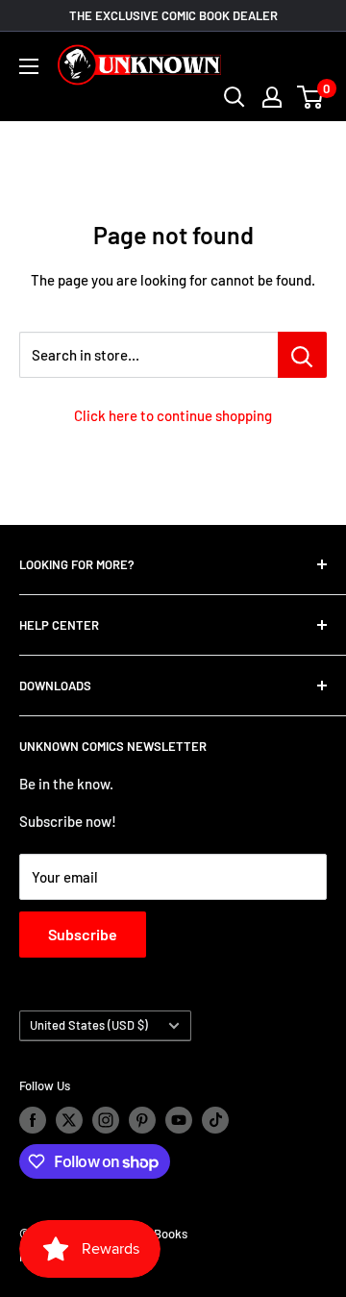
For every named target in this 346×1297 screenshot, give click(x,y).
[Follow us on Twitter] (69, 1120)
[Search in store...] (302, 355)
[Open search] (234, 97)
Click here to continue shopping (173, 415)
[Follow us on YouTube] (178, 1120)
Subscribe (82, 934)
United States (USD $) (89, 1025)
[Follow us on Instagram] (105, 1120)
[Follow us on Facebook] (32, 1120)
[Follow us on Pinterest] (142, 1120)
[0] (311, 97)
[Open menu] (28, 66)
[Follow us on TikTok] (215, 1120)
